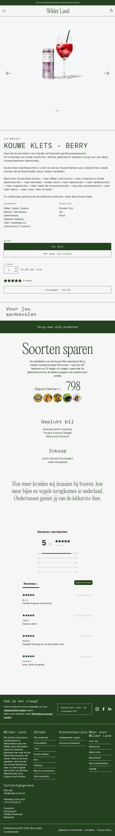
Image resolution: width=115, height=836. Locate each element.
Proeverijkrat (40, 743)
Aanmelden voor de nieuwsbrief (73, 709)
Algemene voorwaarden (71, 830)
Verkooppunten (41, 776)
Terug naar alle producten (57, 327)
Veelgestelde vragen (69, 737)
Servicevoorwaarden (69, 743)
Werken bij (94, 746)
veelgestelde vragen (15, 710)
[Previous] (8, 73)
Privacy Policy (104, 830)
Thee (36, 748)
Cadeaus (38, 765)
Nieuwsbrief (95, 757)
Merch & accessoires (44, 770)
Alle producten (11, 139)
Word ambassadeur (98, 763)
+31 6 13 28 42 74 (12, 802)
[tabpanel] (57, 630)
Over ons (93, 741)
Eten (36, 759)
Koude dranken (41, 754)
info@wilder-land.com (14, 793)
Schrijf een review (83, 582)
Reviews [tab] (31, 583)
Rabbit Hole (94, 752)
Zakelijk (93, 769)
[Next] (106, 73)
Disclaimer (90, 830)
